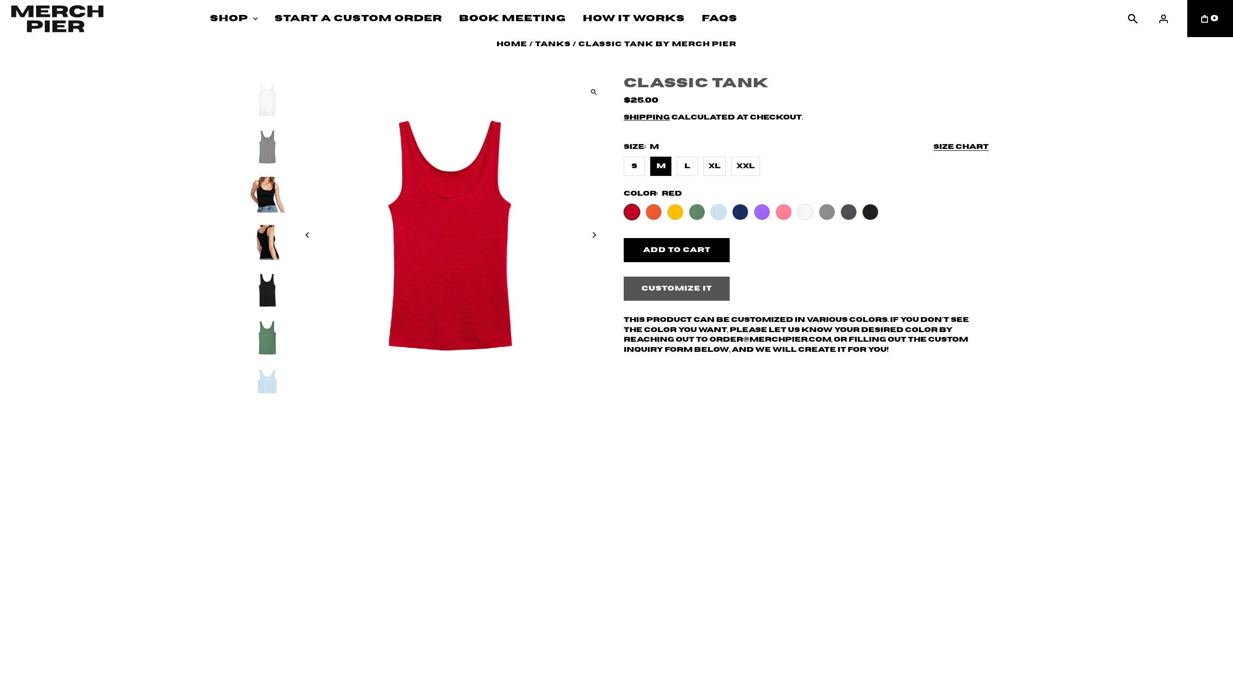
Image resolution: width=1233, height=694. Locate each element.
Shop (229, 18)
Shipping (647, 117)
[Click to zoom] (593, 92)
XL (714, 166)
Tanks (553, 44)
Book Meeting (512, 18)
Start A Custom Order (358, 18)
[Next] (593, 235)
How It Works (634, 18)
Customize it (677, 288)
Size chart (961, 147)
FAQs (719, 18)
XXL (745, 166)
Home (512, 44)
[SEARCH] (1133, 18)
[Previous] (308, 235)
